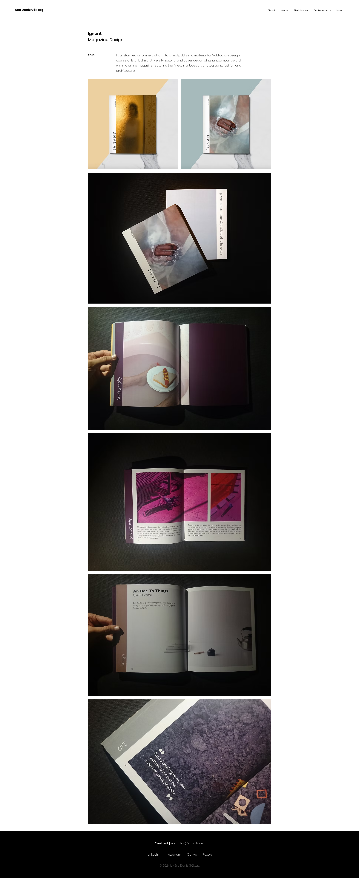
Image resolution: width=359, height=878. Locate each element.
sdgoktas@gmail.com (187, 843)
